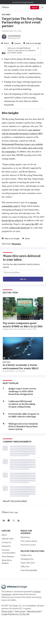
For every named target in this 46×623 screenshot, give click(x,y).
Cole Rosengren (14, 36)
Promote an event (28, 545)
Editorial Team (7, 538)
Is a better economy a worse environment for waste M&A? (21, 366)
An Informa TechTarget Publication (23, 2)
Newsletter (6, 546)
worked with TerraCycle (19, 227)
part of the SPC (32, 224)
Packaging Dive (27, 559)
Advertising (25, 537)
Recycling (16, 244)
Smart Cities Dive (28, 563)
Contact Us (6, 542)
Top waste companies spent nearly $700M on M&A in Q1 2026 (22, 324)
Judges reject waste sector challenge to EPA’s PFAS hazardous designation (22, 391)
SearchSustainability (29, 570)
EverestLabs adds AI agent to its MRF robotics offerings (23, 415)
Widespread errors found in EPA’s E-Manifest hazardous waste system (23, 426)
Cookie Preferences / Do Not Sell (15, 614)
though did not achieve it (12, 220)
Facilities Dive (26, 555)
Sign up (34, 7)
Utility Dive (25, 566)
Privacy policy (7, 611)
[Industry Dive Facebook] (8, 520)
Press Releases (8, 556)
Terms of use (19, 611)
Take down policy (34, 611)
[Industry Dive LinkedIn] (3, 520)
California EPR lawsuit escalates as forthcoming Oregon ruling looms (21, 404)
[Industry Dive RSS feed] (18, 520)
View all (6, 501)
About (4, 535)
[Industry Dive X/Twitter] (13, 520)
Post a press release (18, 501)
